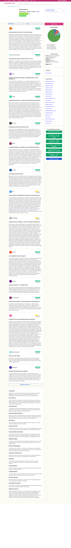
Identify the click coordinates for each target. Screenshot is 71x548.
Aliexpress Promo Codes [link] (49, 81)
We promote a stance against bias (54, 155)
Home (5, 0)
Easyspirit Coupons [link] (48, 121)
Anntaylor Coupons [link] (48, 87)
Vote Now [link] (37, 11)
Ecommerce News (26, 0)
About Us (9, 0)
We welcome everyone (54, 131)
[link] (13, 14)
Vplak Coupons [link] (48, 123)
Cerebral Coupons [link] (48, 108)
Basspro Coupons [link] (48, 114)
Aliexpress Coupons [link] (49, 85)
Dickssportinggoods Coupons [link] (50, 110)
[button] (54, 132)
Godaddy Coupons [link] (48, 89)
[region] (58, 17)
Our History (14, 0)
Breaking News (19, 0)
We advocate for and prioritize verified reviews (54, 136)
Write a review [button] (54, 23)
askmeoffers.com (9, 3)
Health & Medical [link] (13, 6)
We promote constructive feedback (54, 146)
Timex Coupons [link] (48, 100)
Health (31, 0)
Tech (35, 0)
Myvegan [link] (18, 6)
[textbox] (34, 3)
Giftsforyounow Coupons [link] (50, 102)
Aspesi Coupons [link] (48, 96)
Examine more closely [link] (54, 158)
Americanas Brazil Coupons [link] (50, 98)
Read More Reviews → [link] (25, 384)
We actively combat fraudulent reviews (54, 141)
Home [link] (8, 6)
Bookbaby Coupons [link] (49, 112)
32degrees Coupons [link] (49, 104)
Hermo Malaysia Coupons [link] (50, 106)
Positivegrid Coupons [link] (49, 83)
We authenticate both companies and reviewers (54, 150)
